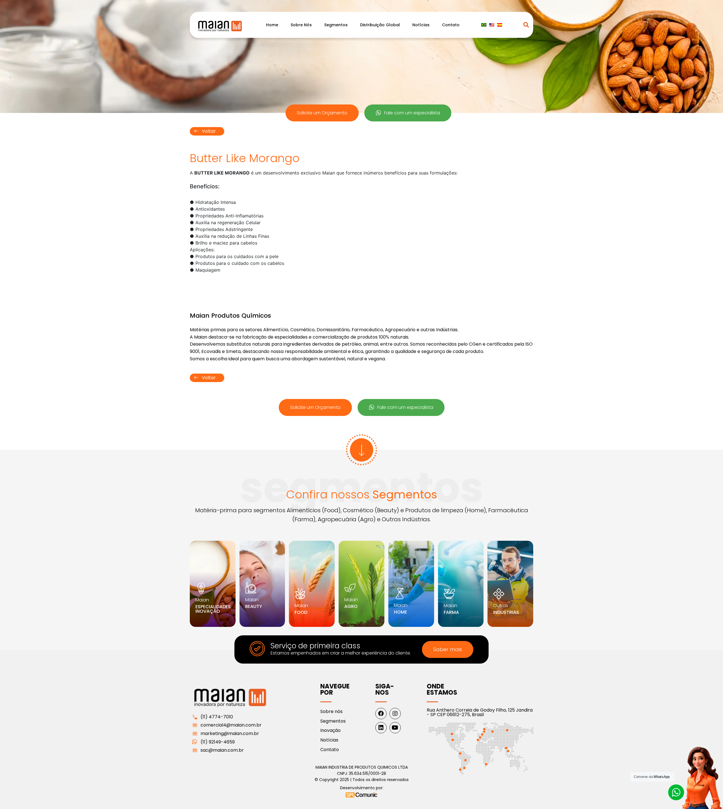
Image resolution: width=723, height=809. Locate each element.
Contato (451, 25)
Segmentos (336, 25)
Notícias (421, 25)
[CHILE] (460, 769)
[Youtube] (395, 727)
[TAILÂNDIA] (506, 748)
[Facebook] (381, 713)
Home (272, 25)
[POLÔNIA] (492, 732)
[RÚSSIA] (507, 730)
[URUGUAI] (464, 768)
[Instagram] (395, 713)
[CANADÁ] (452, 734)
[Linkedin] (381, 727)
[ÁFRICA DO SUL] (486, 764)
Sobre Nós (301, 25)
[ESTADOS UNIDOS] (453, 740)
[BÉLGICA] (484, 732)
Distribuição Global (380, 25)
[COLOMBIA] (460, 753)
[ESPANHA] (480, 737)
